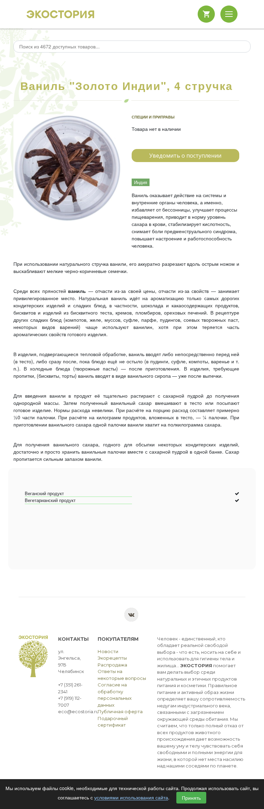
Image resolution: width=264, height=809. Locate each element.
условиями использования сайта (131, 797)
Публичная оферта (120, 711)
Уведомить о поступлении (185, 155)
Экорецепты (112, 658)
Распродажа (112, 665)
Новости (108, 651)
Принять (191, 797)
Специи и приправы (153, 116)
